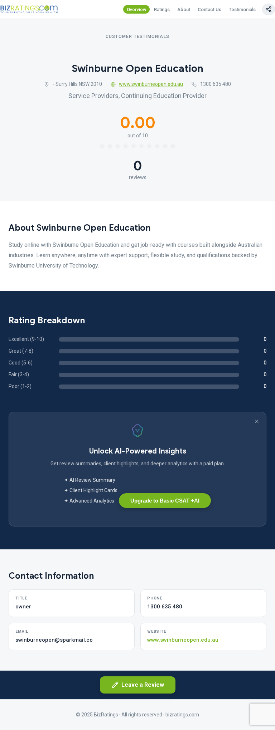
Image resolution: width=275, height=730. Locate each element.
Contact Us (209, 9)
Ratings (162, 9)
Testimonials (242, 9)
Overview (136, 9)
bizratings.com (182, 714)
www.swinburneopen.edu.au (151, 84)
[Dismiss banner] (257, 421)
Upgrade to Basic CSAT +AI (164, 501)
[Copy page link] (268, 9)
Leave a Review (142, 684)
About (183, 9)
